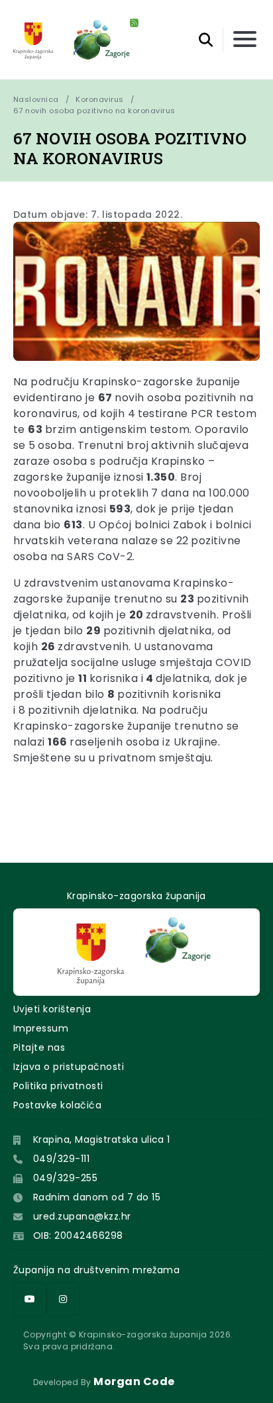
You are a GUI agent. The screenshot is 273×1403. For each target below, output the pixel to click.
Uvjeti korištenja (52, 1009)
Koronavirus (99, 99)
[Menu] (245, 40)
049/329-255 (65, 1178)
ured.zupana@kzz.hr (82, 1216)
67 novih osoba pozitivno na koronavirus (94, 110)
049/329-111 (61, 1158)
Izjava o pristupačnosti (68, 1066)
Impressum (40, 1028)
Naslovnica (36, 99)
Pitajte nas (39, 1047)
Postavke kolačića (57, 1105)
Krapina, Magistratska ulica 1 (101, 1139)
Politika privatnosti (58, 1085)
